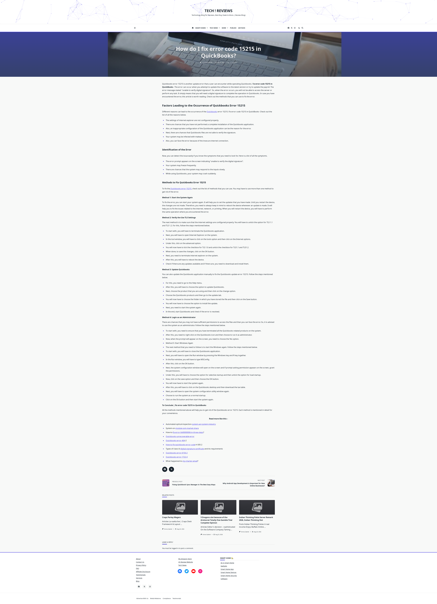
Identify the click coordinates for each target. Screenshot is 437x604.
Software (224, 579)
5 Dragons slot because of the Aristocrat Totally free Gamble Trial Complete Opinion (216, 520)
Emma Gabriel (168, 529)
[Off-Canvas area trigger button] (135, 28)
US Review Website (185, 562)
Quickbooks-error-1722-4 (177, 457)
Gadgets (224, 566)
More (224, 28)
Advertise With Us (142, 598)
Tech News (214, 28)
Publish (233, 28)
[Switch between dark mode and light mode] (299, 28)
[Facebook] (288, 28)
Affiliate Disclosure (143, 572)
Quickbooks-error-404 (175, 440)
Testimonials (141, 575)
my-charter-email (190, 461)
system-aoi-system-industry (204, 424)
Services (139, 578)
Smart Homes (200, 28)
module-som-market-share (187, 428)
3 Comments (233, 62)
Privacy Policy (141, 565)
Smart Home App (227, 569)
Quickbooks (212, 111)
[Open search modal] (302, 28)
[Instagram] (294, 28)
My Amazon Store (185, 559)
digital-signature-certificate (192, 449)
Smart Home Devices (228, 572)
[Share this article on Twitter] (171, 469)
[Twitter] (291, 28)
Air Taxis (241, 28)
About (138, 559)
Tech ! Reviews (218, 10)
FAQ (137, 568)
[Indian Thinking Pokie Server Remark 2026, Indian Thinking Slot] (257, 507)
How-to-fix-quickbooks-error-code (180, 444)
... (181, 524)
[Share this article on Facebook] (164, 469)
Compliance (167, 598)
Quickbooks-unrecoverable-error (180, 436)
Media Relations (155, 598)
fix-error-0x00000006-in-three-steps (188, 432)
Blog (137, 581)
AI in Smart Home (227, 563)
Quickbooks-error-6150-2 (177, 453)
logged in (175, 548)
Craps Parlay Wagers (171, 517)
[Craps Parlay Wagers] (180, 507)
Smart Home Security (229, 576)
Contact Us (140, 562)
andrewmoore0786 (207, 62)
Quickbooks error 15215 (180, 188)
